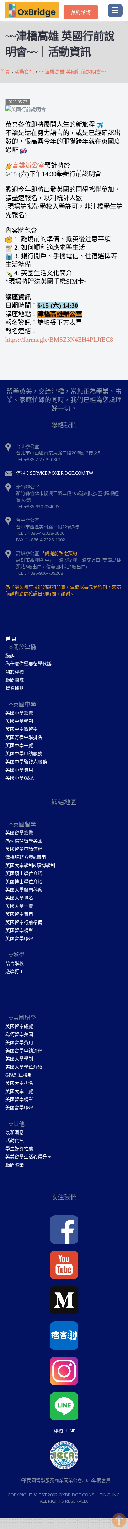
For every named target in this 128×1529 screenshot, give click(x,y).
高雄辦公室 (28, 165)
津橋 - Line (64, 1430)
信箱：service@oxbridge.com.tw (54, 473)
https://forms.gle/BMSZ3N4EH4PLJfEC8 (59, 339)
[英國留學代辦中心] (34, 10)
